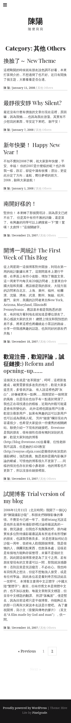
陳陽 (35, 21)
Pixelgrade (39, 713)
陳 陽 (7, 88)
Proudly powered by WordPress (25, 708)
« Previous (27, 651)
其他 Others (45, 88)
